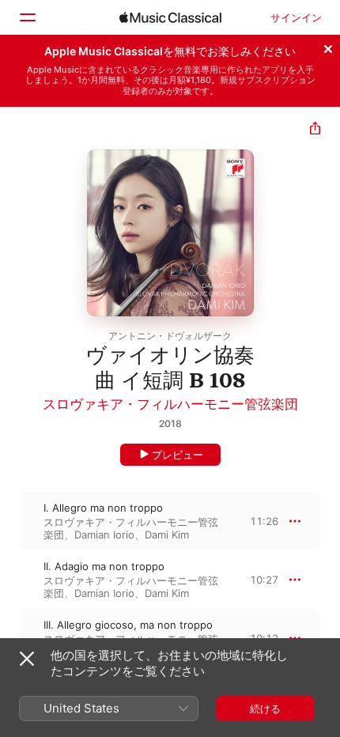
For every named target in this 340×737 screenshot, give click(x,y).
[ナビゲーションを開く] (26, 17)
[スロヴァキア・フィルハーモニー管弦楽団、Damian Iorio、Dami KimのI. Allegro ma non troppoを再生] (10, 521)
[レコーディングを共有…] (315, 130)
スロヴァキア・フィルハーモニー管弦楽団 (170, 404)
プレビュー (177, 454)
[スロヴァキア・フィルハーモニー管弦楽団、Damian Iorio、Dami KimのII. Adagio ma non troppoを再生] (10, 579)
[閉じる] (328, 47)
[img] (170, 17)
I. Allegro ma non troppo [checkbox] (103, 507)
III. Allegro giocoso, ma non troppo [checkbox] (128, 624)
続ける (265, 708)
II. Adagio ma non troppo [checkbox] (103, 566)
